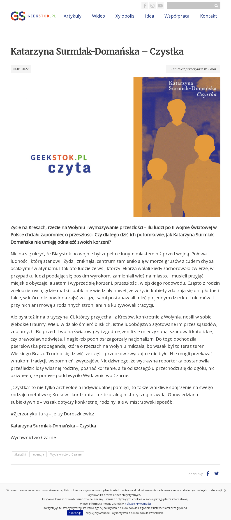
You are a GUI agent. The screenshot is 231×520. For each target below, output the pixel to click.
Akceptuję (75, 513)
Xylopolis (125, 16)
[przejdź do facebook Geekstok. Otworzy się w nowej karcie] (144, 5)
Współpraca (176, 16)
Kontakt (208, 16)
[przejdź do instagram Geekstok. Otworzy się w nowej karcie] (152, 5)
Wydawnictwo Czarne (66, 454)
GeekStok (34, 16)
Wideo (98, 16)
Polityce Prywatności (138, 504)
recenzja (38, 454)
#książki (20, 454)
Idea (149, 16)
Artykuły (72, 16)
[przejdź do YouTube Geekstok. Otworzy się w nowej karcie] (160, 5)
